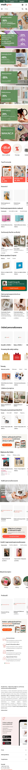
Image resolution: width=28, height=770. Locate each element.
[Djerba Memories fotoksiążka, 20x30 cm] (20, 218)
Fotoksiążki (3, 211)
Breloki (2, 412)
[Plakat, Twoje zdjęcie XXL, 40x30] (20, 462)
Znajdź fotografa (14, 288)
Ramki (8, 258)
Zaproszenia (4, 545)
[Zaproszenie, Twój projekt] (20, 552)
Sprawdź (22, 1)
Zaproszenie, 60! (6, 558)
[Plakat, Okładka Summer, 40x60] (7, 462)
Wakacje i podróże (5, 369)
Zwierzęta (14, 369)
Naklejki (16, 412)
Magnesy (22, 412)
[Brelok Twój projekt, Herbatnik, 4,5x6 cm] (20, 420)
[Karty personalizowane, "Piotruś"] (20, 376)
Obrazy (8, 455)
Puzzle (14, 258)
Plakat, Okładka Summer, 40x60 (8, 468)
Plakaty (3, 455)
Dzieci (20, 369)
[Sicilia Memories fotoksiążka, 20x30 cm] (7, 376)
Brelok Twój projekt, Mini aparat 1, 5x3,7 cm (11, 426)
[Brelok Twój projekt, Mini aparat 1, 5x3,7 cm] (7, 420)
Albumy (3, 258)
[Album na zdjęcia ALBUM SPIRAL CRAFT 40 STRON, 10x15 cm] (7, 265)
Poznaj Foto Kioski (14, 536)
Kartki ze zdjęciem (13, 545)
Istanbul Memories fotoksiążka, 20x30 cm (11, 224)
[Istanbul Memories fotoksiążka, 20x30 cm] (7, 218)
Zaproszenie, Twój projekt (20, 558)
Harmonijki (9, 412)
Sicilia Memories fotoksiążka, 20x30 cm (10, 383)
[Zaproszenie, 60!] (7, 552)
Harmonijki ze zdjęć (13, 211)
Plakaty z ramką (16, 455)
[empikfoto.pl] (6, 5)
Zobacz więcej (4, 710)
